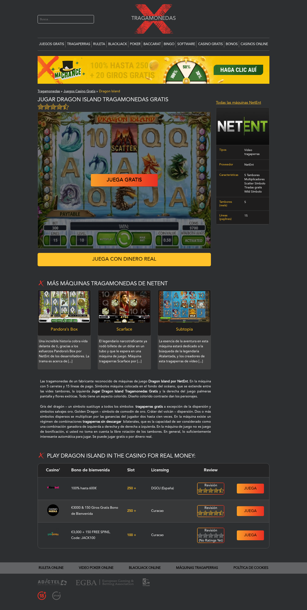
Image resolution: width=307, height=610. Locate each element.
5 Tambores (252, 175)
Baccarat (152, 44)
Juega (250, 488)
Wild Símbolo (253, 191)
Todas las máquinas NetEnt (238, 103)
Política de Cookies (250, 568)
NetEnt (249, 164)
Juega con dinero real (124, 259)
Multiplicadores (254, 179)
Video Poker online (96, 568)
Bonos (232, 44)
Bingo (169, 44)
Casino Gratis (210, 44)
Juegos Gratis (51, 44)
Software (186, 44)
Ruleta (99, 44)
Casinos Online (254, 44)
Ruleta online (51, 568)
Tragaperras (78, 44)
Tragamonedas (151, 18)
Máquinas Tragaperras (197, 568)
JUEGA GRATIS (124, 180)
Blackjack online (145, 568)
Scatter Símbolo (254, 183)
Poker (135, 44)
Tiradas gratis (253, 187)
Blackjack (117, 44)
